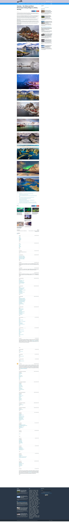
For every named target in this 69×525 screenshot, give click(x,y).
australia (32, 500)
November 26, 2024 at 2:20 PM (36, 407)
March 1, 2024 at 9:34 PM (37, 317)
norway (19, 206)
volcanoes (35, 514)
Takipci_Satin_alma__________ (22, 317)
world (35, 507)
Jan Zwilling (20, 89)
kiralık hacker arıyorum (21, 463)
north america (30, 491)
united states (30, 492)
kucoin (19, 331)
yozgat (19, 236)
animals (35, 491)
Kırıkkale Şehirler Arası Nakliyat (22, 299)
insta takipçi (20, 414)
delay (19, 378)
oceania (32, 512)
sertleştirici (20, 384)
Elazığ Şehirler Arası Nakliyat (22, 301)
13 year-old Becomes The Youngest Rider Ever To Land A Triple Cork (48, 46)
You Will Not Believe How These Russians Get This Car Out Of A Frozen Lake (48, 40)
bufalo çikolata (20, 373)
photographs (36, 498)
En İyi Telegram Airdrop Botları (22, 424)
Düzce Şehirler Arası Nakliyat (22, 300)
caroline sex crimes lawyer (24, 368)
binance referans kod (21, 329)
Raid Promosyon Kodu (21, 419)
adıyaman (20, 239)
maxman (20, 387)
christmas (30, 513)
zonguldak (20, 238)
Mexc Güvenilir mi (21, 289)
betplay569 (20, 262)
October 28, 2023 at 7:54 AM (36, 262)
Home (18, 3)
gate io (19, 333)
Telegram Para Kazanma (21, 426)
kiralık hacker (20, 464)
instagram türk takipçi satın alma (22, 457)
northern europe (31, 514)
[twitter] (48, 1)
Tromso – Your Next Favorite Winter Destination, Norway (25, 198)
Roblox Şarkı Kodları (21, 418)
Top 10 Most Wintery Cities (28, 226)
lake (34, 505)
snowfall (38, 512)
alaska (34, 497)
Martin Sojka (20, 131)
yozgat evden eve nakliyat (22, 256)
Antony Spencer (20, 73)
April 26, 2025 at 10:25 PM (37, 430)
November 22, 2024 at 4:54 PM (36, 392)
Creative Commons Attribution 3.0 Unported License (46, 493)
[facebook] (46, 1)
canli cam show (20, 385)
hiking (32, 499)
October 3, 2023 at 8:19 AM (36, 235)
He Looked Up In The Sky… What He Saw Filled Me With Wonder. (28, 220)
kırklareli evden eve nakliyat (22, 257)
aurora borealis (31, 497)
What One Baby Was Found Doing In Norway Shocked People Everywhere (26, 197)
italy (29, 500)
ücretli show (20, 396)
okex (19, 320)
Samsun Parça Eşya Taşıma (22, 282)
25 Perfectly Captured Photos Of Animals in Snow (48, 11)
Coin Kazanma (20, 310)
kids (32, 505)
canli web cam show (21, 395)
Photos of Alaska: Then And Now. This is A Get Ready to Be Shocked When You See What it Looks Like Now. (48, 34)
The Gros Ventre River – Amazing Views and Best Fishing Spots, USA (48, 16)
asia (37, 491)
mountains (34, 490)
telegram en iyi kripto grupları (22, 321)
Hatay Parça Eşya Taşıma (21, 280)
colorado (37, 500)
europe (17, 206)
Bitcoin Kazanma (20, 314)
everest (36, 505)
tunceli (19, 237)
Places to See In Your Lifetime (22, 191)
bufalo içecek (20, 398)
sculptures (34, 512)
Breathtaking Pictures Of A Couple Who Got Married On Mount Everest (48, 22)
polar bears (30, 506)
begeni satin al (20, 440)
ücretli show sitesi (21, 351)
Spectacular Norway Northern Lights (23, 199)
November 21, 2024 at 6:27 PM (36, 371)
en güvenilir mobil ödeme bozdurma (23, 456)
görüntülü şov (20, 394)
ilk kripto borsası (21, 323)
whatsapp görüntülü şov (21, 389)
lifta (19, 374)
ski (37, 507)
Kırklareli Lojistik (20, 291)
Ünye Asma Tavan (21, 293)
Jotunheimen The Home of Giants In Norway (23, 194)
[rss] (51, 1)
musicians (37, 513)
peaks (38, 515)
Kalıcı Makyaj (20, 290)
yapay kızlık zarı (20, 388)
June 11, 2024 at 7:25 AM (37, 349)
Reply (19, 260)
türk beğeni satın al (21, 409)
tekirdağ (20, 244)
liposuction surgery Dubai (35, 340)
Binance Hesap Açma (21, 308)
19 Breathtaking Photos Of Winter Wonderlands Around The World (20, 227)
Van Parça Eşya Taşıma (21, 281)
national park (32, 507)
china (38, 499)
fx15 (19, 377)
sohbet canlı (20, 332)
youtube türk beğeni (21, 404)
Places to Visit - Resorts (33, 3)
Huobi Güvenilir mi (21, 303)
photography (30, 498)
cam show (20, 383)
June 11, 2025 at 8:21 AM (37, 453)
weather (37, 492)
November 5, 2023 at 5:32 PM (36, 278)
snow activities (31, 490)
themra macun (20, 375)
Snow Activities (28, 3)
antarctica (37, 497)
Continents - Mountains (22, 3)
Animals (44, 3)
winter (38, 506)
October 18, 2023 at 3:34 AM (36, 250)
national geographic (35, 515)
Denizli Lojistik (20, 292)
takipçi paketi (20, 441)
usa (33, 491)
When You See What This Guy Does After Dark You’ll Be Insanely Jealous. (35, 213)
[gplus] (50, 1)
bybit (19, 330)
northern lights (35, 499)
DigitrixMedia (20, 250)
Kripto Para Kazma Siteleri (22, 311)
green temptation (21, 376)
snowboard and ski (34, 506)
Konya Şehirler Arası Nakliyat (22, 298)
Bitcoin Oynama (20, 312)
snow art (34, 492)
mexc (19, 319)
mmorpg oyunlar (20, 447)
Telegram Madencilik (21, 427)
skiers (34, 500)
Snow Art (42, 3)
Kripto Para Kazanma (21, 309)
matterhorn (33, 513)
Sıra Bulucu (20, 415)
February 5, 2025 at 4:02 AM (36, 412)
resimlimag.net (20, 313)
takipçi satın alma (21, 449)
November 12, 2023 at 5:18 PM (36, 296)
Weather (38, 3)
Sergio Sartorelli (20, 117)
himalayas (30, 505)
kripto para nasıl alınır (21, 334)
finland (34, 498)
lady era (20, 397)
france (30, 499)
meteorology (30, 515)
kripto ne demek (21, 322)
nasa (29, 512)
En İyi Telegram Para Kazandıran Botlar (23, 425)
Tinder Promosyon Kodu (21, 416)
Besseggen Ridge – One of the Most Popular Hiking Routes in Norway (26, 193)
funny (29, 507)
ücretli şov (20, 399)
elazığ (19, 245)
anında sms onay (21, 448)
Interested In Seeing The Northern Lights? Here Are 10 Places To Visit (28, 213)
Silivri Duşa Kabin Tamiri (21, 288)
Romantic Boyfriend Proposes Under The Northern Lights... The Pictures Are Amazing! (19, 213)
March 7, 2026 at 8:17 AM (37, 468)
